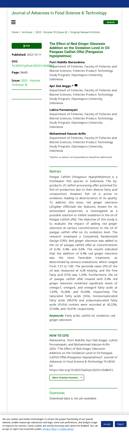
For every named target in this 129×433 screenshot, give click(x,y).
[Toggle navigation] (13, 22)
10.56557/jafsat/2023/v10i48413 (33, 65)
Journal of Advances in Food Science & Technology (59, 12)
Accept (107, 424)
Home (15, 32)
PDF (27, 45)
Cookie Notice (66, 428)
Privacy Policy (50, 428)
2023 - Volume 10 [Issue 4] (51, 32)
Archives (27, 32)
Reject (120, 424)
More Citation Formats (65, 377)
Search (111, 22)
